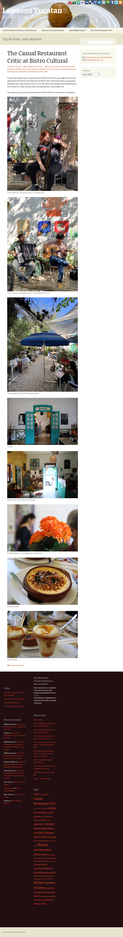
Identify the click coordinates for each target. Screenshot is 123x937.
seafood (37, 876)
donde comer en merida (24, 69)
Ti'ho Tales (49, 879)
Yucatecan (44, 896)
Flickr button (83, 2)
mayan (35, 845)
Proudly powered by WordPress (13, 932)
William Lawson (44, 882)
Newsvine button (74, 2)
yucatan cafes (43, 71)
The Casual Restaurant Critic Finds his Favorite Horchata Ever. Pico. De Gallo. (44, 753)
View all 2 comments (16, 665)
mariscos (49, 841)
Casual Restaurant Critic (33, 66)
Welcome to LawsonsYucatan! (53, 30)
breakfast (46, 794)
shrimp (36, 879)
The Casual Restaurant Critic (101, 30)
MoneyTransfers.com (95, 60)
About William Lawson (77, 30)
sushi (40, 879)
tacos (44, 879)
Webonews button (95, 2)
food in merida (39, 69)
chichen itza (37, 808)
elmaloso (47, 816)
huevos (58, 69)
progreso (42, 861)
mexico (44, 854)
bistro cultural (52, 66)
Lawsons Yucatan (44, 824)
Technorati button (108, 2)
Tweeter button (116, 2)
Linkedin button (99, 2)
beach (41, 794)
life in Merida (46, 833)
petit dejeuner (12, 71)
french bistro (50, 69)
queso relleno (50, 861)
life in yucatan (39, 840)
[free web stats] (5, 677)
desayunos (11, 69)
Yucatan (39, 887)
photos (36, 861)
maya (54, 841)
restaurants (32, 71)
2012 (36, 794)
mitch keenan (8, 788)
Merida (43, 845)
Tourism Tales (38, 720)
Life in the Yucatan (45, 837)
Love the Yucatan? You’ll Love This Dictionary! (19, 30)
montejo (52, 855)
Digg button (87, 2)
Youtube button (70, 2)
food (42, 820)
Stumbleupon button (78, 2)
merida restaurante (69, 69)
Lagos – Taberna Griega (42, 778)
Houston (48, 820)
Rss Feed (120, 2)
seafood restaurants (47, 876)
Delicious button (91, 2)
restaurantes (23, 71)
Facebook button (112, 2)
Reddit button (104, 2)
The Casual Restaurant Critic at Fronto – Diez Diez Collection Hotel (44, 744)
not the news (39, 858)
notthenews (50, 858)
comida (44, 809)
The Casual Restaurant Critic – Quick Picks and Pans (15, 726)
